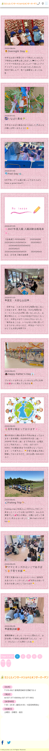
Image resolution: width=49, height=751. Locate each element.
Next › (3, 663)
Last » (9, 663)
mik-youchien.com (7, 749)
